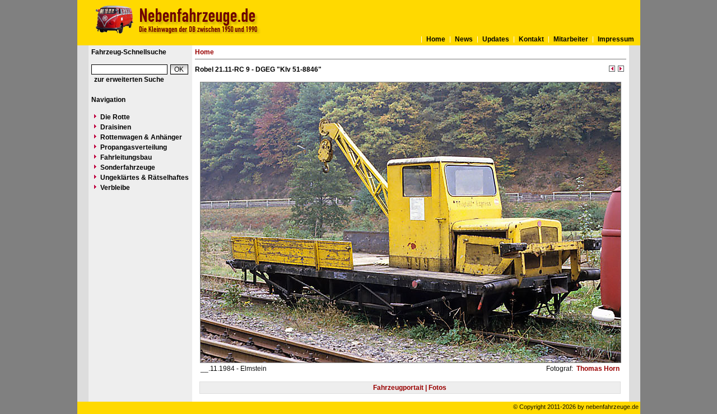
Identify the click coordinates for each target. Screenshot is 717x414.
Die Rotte (115, 117)
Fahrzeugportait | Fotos (409, 388)
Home (435, 39)
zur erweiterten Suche (129, 79)
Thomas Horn (597, 369)
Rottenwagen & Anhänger (141, 137)
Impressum (616, 39)
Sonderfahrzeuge (127, 167)
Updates (495, 39)
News (464, 39)
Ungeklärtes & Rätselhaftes (144, 178)
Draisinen (115, 127)
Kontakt (531, 39)
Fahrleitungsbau (126, 157)
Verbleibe (115, 188)
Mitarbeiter (570, 39)
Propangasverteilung (133, 147)
